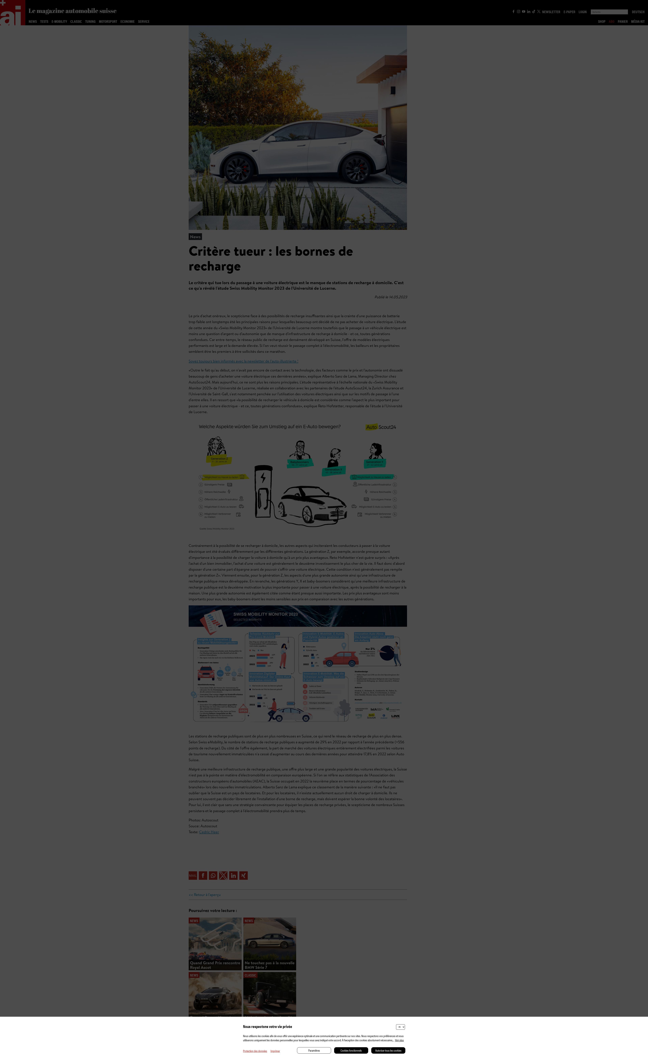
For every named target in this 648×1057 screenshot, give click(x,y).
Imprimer (275, 1051)
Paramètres (314, 1050)
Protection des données (255, 1051)
